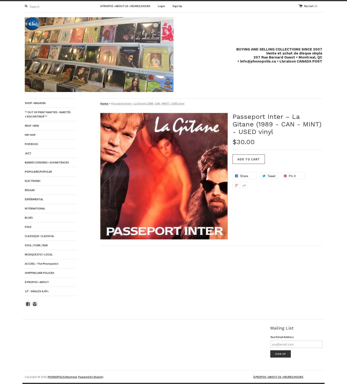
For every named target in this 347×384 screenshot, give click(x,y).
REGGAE (30, 190)
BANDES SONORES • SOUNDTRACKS (47, 162)
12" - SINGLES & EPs (37, 291)
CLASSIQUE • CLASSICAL (39, 236)
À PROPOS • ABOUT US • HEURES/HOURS (125, 6)
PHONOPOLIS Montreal (62, 377)
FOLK (28, 227)
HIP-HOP (30, 135)
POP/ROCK (31, 144)
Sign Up (177, 6)
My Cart (310, 6)
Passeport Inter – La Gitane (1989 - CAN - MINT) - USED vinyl (147, 103)
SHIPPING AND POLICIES (39, 273)
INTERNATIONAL (35, 208)
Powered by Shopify (90, 377)
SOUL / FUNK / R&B (36, 245)
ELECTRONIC (33, 181)
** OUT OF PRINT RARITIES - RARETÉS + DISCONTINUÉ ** (48, 114)
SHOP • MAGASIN (35, 103)
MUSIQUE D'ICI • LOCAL (39, 254)
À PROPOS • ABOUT (37, 282)
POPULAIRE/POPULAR (38, 171)
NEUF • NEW (32, 125)
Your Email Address (282, 337)
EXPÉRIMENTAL (34, 199)
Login (161, 6)
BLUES (29, 217)
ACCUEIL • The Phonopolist (42, 263)
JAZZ (28, 153)
